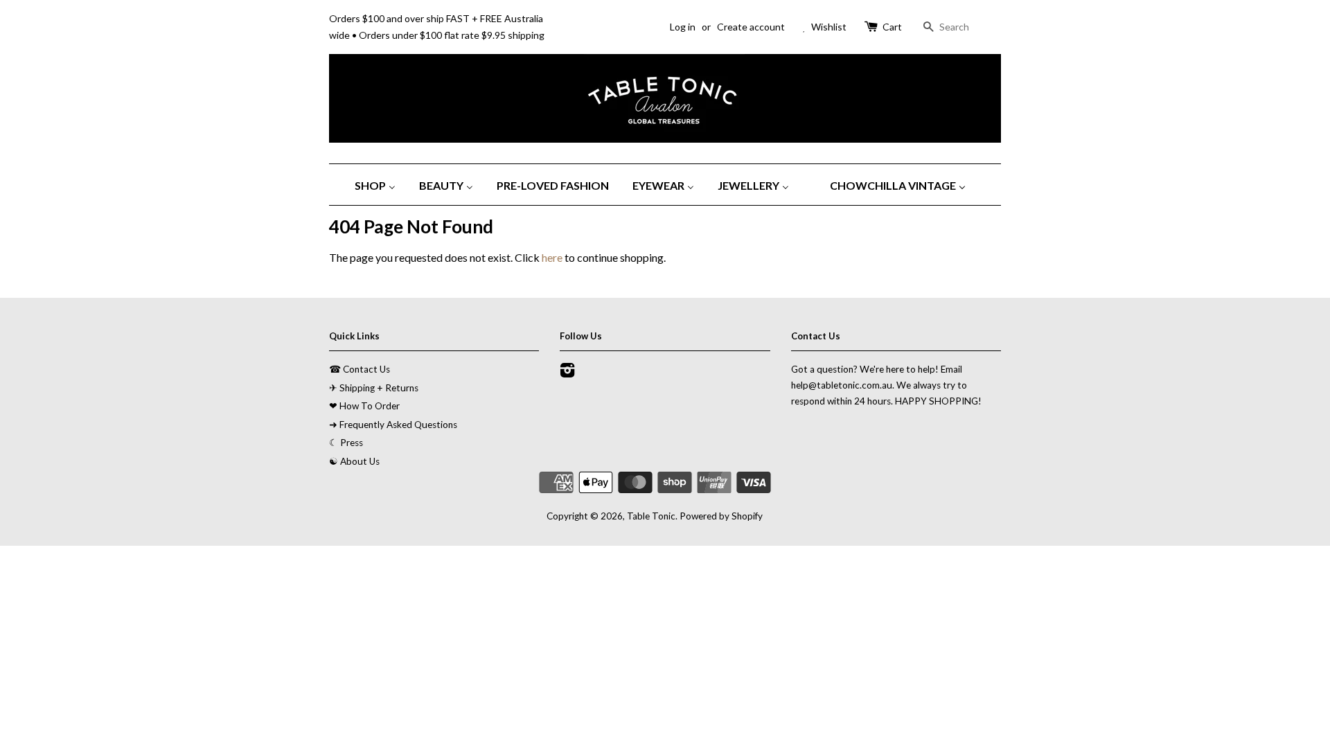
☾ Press (346, 442)
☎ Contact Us (359, 369)
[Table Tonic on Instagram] (567, 372)
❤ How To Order (364, 405)
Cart (892, 27)
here (552, 257)
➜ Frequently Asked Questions (393, 424)
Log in (682, 27)
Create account (751, 27)
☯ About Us (354, 461)
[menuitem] (380, 184)
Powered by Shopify (721, 516)
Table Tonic (651, 516)
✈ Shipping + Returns (373, 387)
